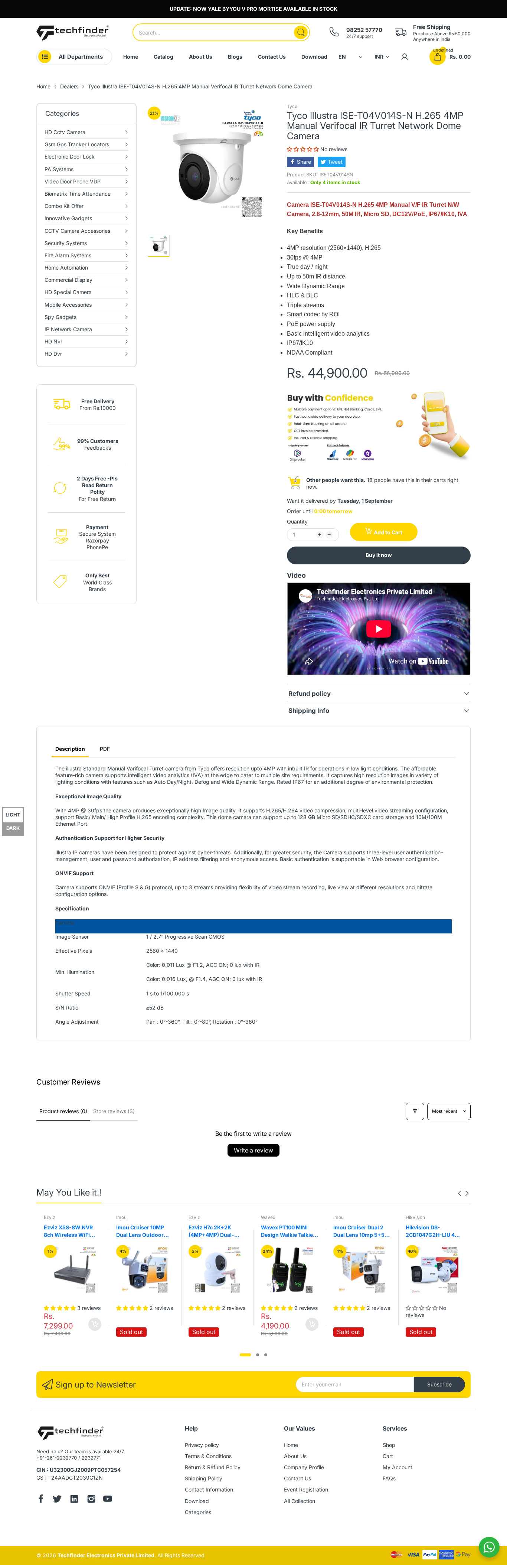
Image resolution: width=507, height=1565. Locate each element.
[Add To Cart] (250, 1324)
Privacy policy (202, 1445)
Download (197, 1501)
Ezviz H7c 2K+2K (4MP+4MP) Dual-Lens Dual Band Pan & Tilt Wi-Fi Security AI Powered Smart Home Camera (154, 1231)
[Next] (459, 1193)
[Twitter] (57, 1499)
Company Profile (304, 1467)
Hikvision (353, 1217)
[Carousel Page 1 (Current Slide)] (245, 1354)
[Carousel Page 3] (265, 1354)
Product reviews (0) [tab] (63, 1111)
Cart (388, 1456)
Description (70, 749)
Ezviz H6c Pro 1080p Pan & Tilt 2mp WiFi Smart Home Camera (442, 1231)
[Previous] (467, 1193)
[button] (303, 149)
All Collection (299, 1501)
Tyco (292, 106)
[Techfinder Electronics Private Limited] (72, 33)
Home (291, 1445)
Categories (198, 1512)
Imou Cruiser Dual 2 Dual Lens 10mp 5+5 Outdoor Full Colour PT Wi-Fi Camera (297, 1231)
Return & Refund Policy (213, 1467)
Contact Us (297, 1478)
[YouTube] (107, 1499)
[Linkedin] (74, 1500)
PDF (105, 749)
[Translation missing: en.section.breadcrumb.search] (301, 32)
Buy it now (379, 555)
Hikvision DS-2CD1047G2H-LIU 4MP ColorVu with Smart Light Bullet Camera (372, 1231)
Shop (389, 1445)
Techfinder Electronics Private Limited (106, 1555)
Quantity (297, 521)
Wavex (206, 1217)
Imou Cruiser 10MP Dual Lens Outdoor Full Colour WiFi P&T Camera (80, 1231)
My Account (397, 1467)
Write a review (253, 1150)
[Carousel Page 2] (257, 1354)
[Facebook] (40, 1499)
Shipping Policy (203, 1478)
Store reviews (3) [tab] (114, 1111)
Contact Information (209, 1489)
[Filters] (415, 1111)
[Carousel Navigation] (463, 1193)
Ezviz (132, 1217)
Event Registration (306, 1489)
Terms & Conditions (208, 1456)
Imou (60, 1217)
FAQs (389, 1478)
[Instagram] (91, 1499)
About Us (295, 1456)
